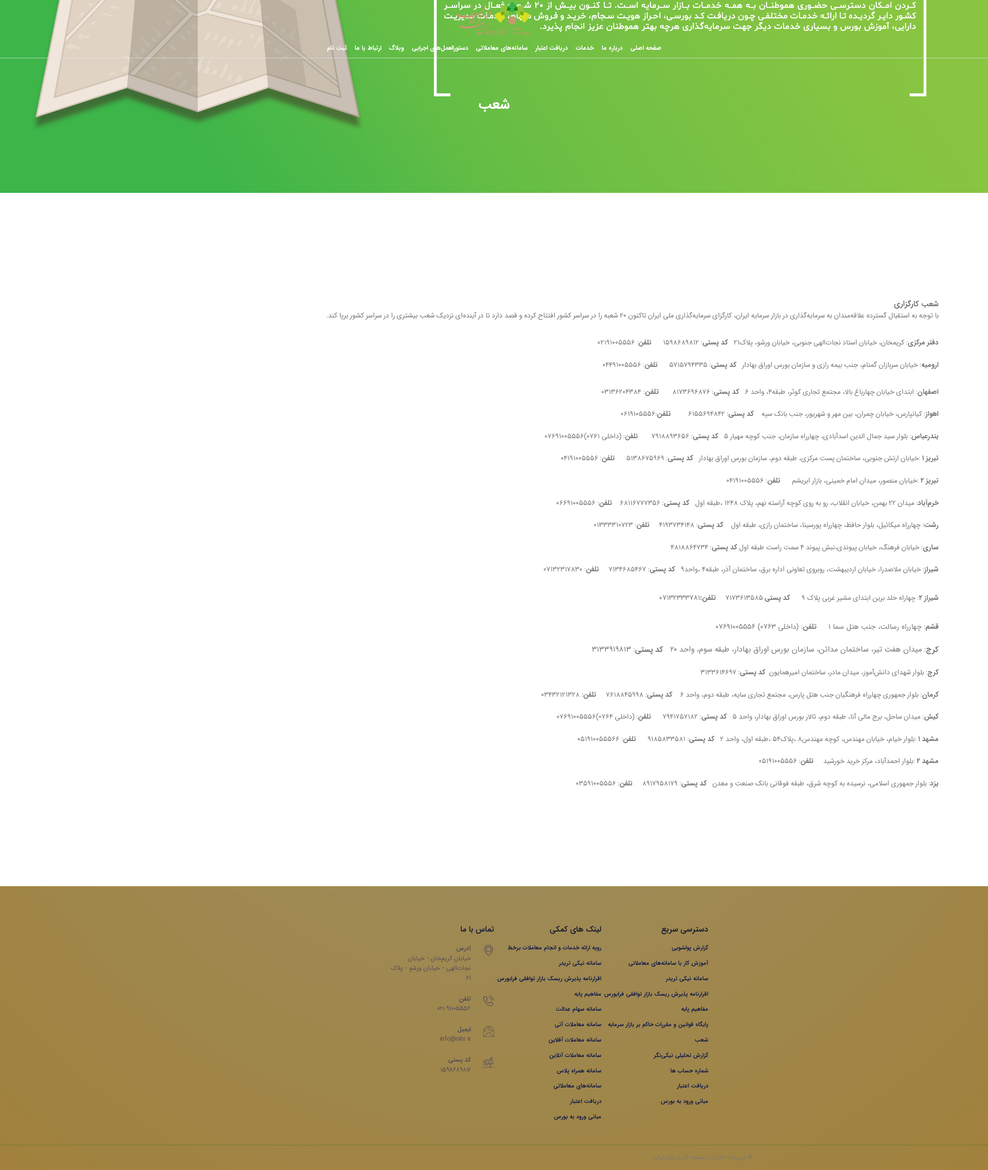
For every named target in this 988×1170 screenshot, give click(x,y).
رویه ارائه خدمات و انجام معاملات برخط (554, 947)
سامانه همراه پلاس (579, 1070)
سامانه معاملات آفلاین (574, 1040)
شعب (701, 1040)
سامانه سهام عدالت (578, 1009)
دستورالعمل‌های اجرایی (440, 48)
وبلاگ (396, 48)
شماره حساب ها (689, 1070)
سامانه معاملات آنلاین (575, 1055)
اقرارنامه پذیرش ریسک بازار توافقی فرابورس (656, 994)
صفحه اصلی (645, 48)
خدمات (584, 48)
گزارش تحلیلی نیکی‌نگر (681, 1055)
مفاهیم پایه (694, 1009)
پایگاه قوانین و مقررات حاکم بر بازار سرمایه (658, 1024)
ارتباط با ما (368, 48)
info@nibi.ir (455, 1039)
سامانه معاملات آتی (578, 1024)
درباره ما (612, 48)
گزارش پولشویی (690, 947)
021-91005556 (454, 1008)
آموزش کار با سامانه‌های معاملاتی (668, 963)
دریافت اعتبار (551, 48)
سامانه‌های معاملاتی (502, 48)
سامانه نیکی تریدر (687, 978)
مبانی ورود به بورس (684, 1101)
